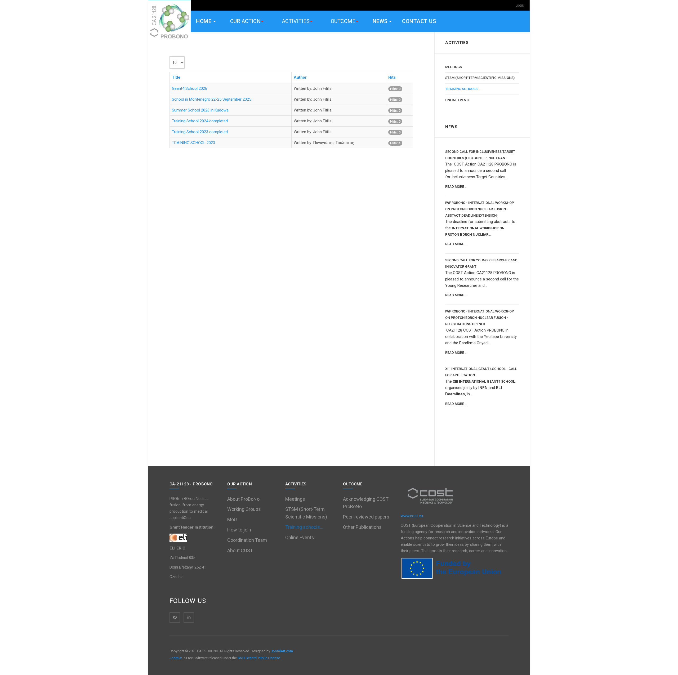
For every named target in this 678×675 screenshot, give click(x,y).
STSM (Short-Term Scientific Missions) (480, 78)
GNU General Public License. (259, 658)
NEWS (381, 21)
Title (176, 77)
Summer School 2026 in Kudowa (200, 110)
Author (300, 77)
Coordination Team (247, 540)
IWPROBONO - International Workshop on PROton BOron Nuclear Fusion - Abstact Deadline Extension (479, 209)
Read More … (456, 187)
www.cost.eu (412, 515)
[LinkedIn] (189, 617)
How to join (239, 530)
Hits (392, 77)
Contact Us (419, 21)
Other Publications (362, 527)
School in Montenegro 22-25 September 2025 (211, 99)
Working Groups (244, 509)
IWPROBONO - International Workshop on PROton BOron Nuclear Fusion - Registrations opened (479, 317)
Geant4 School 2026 (189, 88)
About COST (240, 550)
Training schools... (463, 89)
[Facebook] (175, 617)
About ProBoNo (243, 499)
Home (204, 21)
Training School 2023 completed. (200, 131)
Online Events (457, 100)
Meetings (453, 67)
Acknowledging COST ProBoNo (366, 502)
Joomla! (176, 658)
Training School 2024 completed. (200, 121)
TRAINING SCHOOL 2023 (193, 142)
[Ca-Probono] (169, 21)
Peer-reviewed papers (366, 517)
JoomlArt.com (282, 651)
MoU (232, 519)
